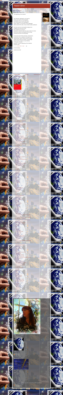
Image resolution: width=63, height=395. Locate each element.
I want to (16, 249)
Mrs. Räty (16, 200)
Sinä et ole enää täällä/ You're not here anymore (23, 217)
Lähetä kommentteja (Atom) (20, 76)
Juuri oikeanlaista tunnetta (19, 236)
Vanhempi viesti (37, 74)
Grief (16, 226)
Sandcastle (17, 168)
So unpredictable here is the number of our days (23, 214)
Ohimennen (17, 132)
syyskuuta (17, 114)
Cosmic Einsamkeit (18, 196)
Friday (16, 271)
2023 (16, 97)
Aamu (16, 183)
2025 (16, 95)
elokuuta (17, 115)
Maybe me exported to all (19, 164)
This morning (17, 182)
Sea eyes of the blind (18, 275)
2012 (16, 292)
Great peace (17, 208)
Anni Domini (17, 181)
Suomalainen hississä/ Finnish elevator (21, 138)
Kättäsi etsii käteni (18, 253)
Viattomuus (17, 174)
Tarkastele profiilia (16, 386)
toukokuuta (17, 284)
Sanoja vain (17, 259)
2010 (16, 295)
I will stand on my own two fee (20, 137)
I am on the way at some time (20, 223)
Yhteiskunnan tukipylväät (19, 267)
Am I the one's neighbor (19, 221)
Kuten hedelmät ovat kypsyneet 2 (20, 159)
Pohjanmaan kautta (18, 248)
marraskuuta (18, 111)
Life (16, 192)
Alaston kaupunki (18, 133)
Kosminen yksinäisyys (18, 199)
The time (16, 212)
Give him (16, 205)
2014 (16, 109)
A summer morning (18, 203)
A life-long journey (18, 230)
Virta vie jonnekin (18, 213)
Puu (16, 186)
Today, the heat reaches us (19, 254)
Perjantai (16, 272)
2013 (16, 291)
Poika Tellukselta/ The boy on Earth (20, 143)
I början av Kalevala (18, 125)
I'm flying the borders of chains (20, 120)
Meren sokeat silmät (18, 276)
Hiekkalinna (17, 169)
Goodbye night (17, 154)
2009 (16, 296)
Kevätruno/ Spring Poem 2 (19, 261)
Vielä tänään (17, 270)
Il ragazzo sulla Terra (18, 142)
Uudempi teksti (17, 74)
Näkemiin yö (17, 155)
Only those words (18, 258)
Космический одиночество (19, 195)
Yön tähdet (17, 146)
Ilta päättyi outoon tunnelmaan (20, 218)
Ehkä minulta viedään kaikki (19, 165)
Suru (16, 227)
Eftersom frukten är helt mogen (20, 156)
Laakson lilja (17, 172)
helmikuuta (17, 288)
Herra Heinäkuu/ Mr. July (19, 281)
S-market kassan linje (18, 150)
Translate (20, 10)
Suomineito (17, 191)
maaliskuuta (18, 287)
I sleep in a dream (18, 241)
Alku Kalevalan (17, 128)
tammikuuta (17, 289)
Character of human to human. (20, 244)
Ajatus (16, 119)
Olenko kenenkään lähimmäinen (20, 222)
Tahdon (16, 250)
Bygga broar (17, 160)
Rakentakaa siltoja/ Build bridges (20, 163)
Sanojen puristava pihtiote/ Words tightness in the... (23, 257)
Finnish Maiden (17, 190)
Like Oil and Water (18, 232)
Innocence (17, 173)
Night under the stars (18, 145)
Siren (16, 178)
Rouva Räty (17, 201)
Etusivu (26, 74)
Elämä (16, 194)
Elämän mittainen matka (19, 231)
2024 (16, 96)
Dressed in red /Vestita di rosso (20, 141)
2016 (16, 106)
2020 (16, 101)
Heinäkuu (16, 177)
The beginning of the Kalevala (20, 129)
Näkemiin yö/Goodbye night (19, 280)
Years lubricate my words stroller (20, 123)
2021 (16, 100)
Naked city (17, 134)
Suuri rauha (17, 209)
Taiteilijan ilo (17, 239)
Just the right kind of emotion (19, 235)
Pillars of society (17, 266)
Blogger (40, 382)
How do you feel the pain (19, 147)
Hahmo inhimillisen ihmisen (19, 245)
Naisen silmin (19, 6)
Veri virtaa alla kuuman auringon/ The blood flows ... (23, 240)
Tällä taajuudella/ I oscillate (19, 279)
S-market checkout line (19, 151)
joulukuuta (17, 110)
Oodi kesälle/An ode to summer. (20, 263)
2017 (16, 105)
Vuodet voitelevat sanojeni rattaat (20, 124)
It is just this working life (19, 187)
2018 (16, 104)
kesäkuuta (17, 283)
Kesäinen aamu (17, 204)
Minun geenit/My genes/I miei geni (20, 262)
